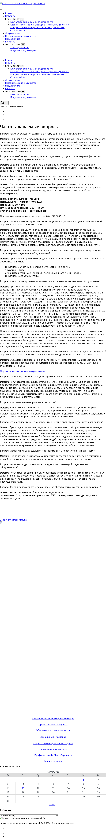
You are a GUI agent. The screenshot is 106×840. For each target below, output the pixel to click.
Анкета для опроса (19, 47)
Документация (12, 33)
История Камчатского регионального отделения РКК (37, 27)
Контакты (10, 41)
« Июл (52, 804)
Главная (9, 13)
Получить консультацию (23, 50)
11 (23, 788)
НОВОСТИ (10, 16)
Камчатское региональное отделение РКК (31, 21)
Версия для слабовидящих (13, 519)
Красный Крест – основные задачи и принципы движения (39, 24)
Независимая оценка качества (20, 36)
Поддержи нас (12, 38)
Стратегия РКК (17, 30)
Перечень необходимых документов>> (23, 371)
